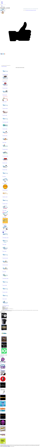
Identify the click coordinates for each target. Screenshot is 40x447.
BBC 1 (2, 318)
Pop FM (1, 369)
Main (1, 5)
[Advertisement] (7, 55)
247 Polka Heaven (3, 324)
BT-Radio (1, 400)
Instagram (6, 66)
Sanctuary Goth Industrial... (2, 425)
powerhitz (1, 431)
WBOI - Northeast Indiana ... (3, 394)
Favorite (2, 3)
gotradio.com (6, 309)
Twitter (4, 66)
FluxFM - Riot (1, 406)
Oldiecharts (1, 375)
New (1, 2)
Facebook (2, 66)
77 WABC (2, 330)
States (1, 1)
